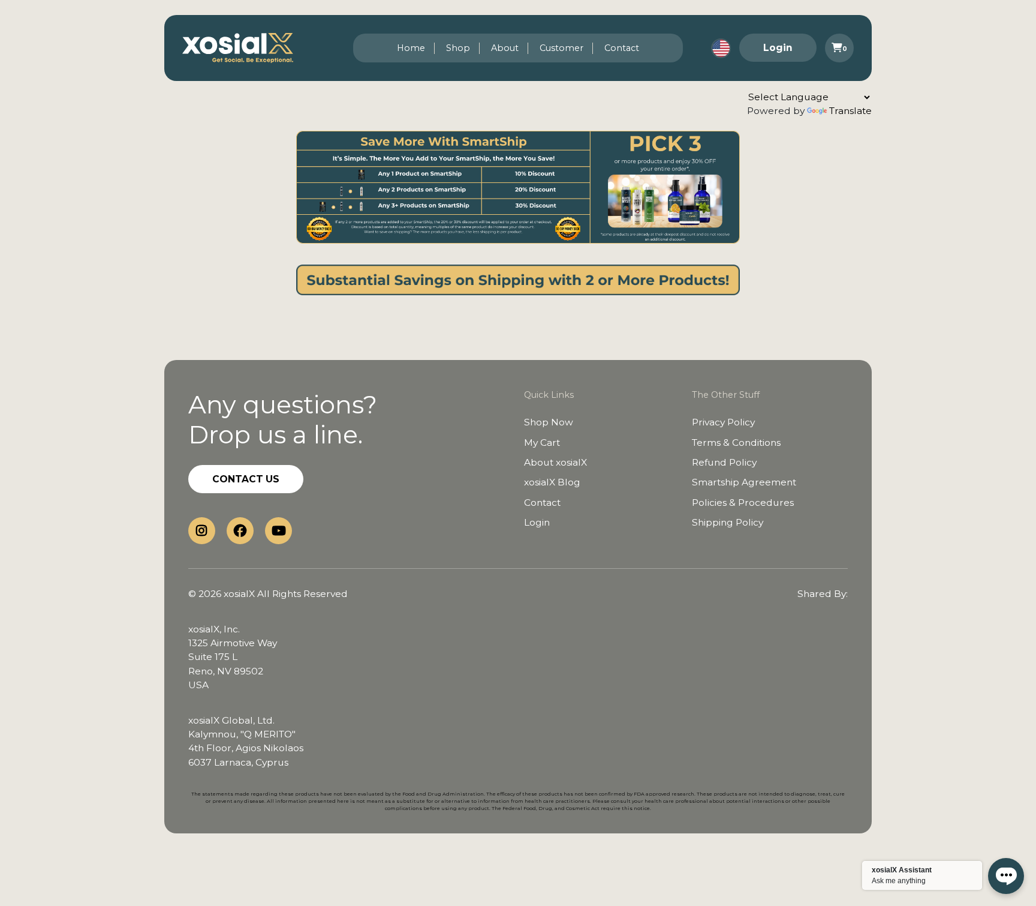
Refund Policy (724, 462)
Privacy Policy (723, 422)
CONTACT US (245, 479)
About (505, 48)
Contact (621, 48)
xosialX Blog (552, 482)
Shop (458, 48)
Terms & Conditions (736, 442)
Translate (850, 110)
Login (778, 47)
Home (411, 48)
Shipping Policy (727, 522)
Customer (561, 48)
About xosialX (555, 462)
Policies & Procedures (743, 502)
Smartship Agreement (744, 482)
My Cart (542, 442)
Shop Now (548, 422)
